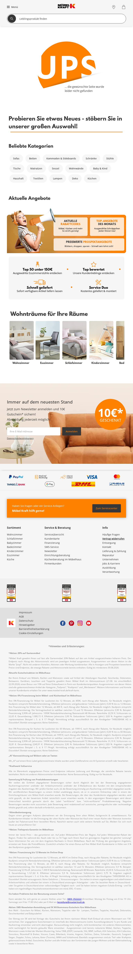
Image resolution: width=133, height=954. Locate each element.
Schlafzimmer (15, 538)
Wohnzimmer (15, 534)
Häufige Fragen (111, 534)
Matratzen (36, 168)
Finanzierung (52, 542)
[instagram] (80, 622)
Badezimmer (14, 547)
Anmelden (72, 431)
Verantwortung (111, 571)
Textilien (38, 178)
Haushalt (18, 178)
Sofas (16, 158)
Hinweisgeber (27, 624)
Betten (33, 158)
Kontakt (106, 547)
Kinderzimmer (15, 551)
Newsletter (51, 551)
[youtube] (88, 622)
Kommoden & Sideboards (61, 158)
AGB (21, 616)
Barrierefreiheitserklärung (34, 629)
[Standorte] (113, 7)
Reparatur (108, 555)
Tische (17, 168)
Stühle (110, 158)
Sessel (55, 168)
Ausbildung (109, 567)
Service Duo (98, 289)
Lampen (57, 178)
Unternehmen (110, 559)
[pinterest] (71, 622)
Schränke (91, 158)
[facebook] (62, 622)
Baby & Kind (100, 168)
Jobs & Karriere (111, 563)
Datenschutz (26, 620)
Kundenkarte (52, 538)
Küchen (92, 178)
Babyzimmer (14, 542)
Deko (75, 178)
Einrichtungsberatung (57, 555)
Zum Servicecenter (106, 508)
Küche (10, 559)
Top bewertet (93, 271)
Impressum (25, 612)
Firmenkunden (53, 563)
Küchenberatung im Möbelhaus (63, 559)
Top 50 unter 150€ (37, 271)
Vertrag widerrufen (113, 538)
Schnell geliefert (40, 289)
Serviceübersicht (54, 534)
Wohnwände (76, 168)
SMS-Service (52, 547)
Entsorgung (109, 542)
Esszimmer (13, 555)
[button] (12, 7)
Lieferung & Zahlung (114, 551)
